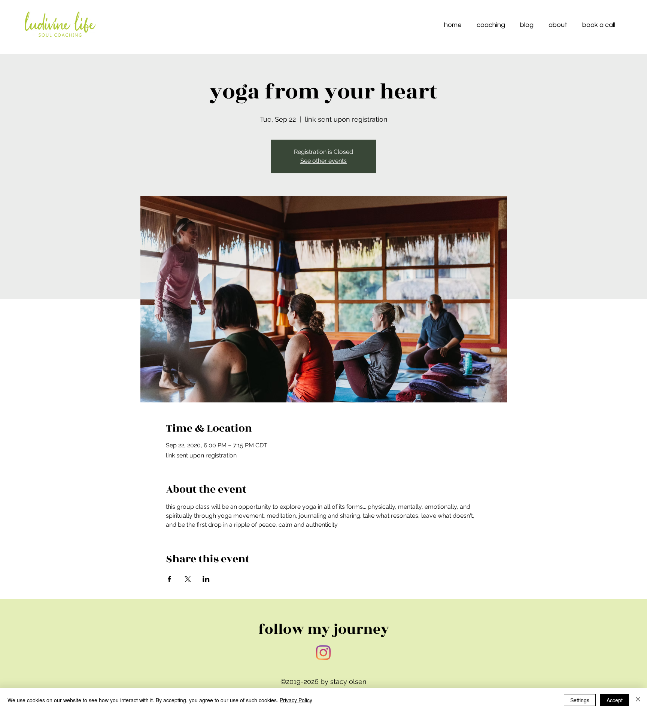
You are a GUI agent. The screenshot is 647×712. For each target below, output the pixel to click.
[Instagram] (323, 652)
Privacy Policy (296, 700)
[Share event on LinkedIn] (206, 579)
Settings (579, 700)
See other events (323, 160)
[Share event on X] (187, 579)
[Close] (638, 700)
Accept (615, 700)
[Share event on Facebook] (169, 579)
